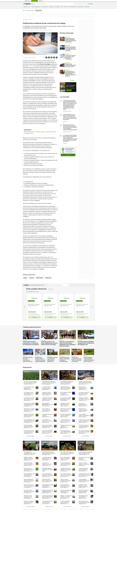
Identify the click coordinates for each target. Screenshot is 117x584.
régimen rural (48, 277)
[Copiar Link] (57, 57)
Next (92, 306)
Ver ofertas (50, 289)
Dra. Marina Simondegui (28, 30)
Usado (29, 302)
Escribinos (69, 90)
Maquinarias (87, 6)
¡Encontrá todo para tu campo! (37, 285)
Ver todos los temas (30, 436)
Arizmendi (31, 66)
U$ (29, 312)
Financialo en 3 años (48, 314)
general (25, 277)
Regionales (80, 6)
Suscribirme (68, 154)
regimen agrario (40, 277)
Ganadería (57, 6)
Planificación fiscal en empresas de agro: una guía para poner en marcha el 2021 (40, 132)
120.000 (49, 312)
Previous (24, 306)
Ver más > (72, 80)
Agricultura (51, 6)
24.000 (64, 312)
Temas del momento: (29, 10)
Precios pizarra (44, 6)
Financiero (31, 19)
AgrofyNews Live (73, 6)
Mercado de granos (36, 6)
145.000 (33, 312)
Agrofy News (25, 19)
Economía (66, 6)
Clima (61, 6)
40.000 (80, 312)
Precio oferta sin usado (32, 313)
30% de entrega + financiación (34, 314)
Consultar (34, 317)
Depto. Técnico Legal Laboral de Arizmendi (43, 30)
